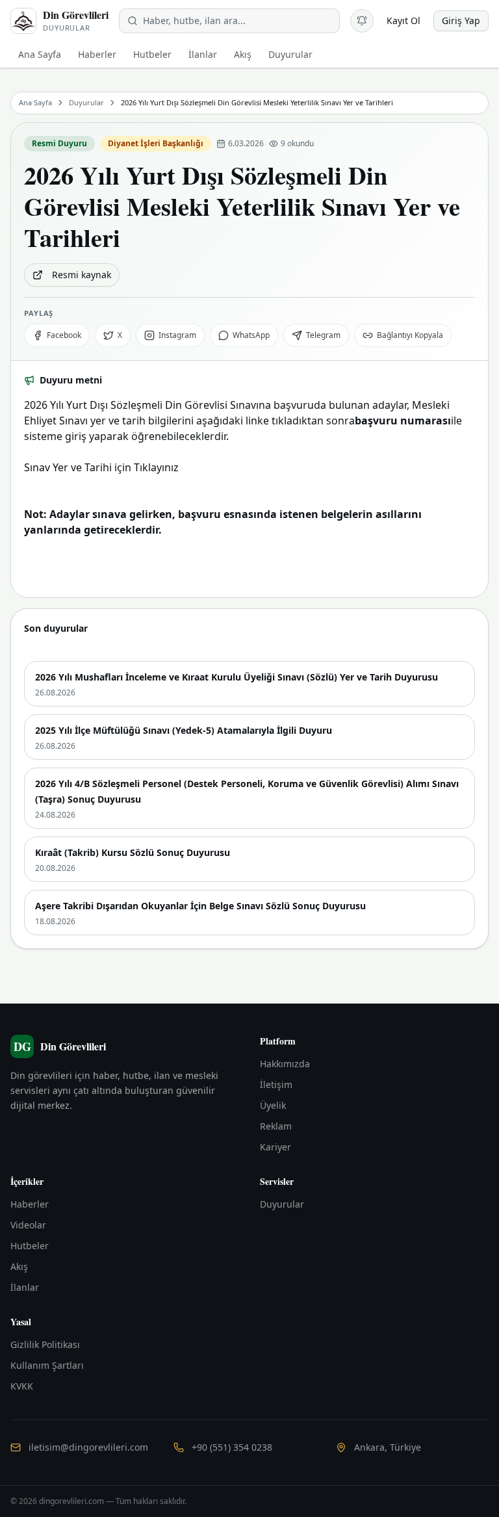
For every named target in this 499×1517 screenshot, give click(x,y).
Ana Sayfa (35, 102)
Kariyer (275, 1147)
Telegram (323, 335)
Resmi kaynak (81, 274)
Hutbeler (29, 1245)
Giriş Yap (461, 20)
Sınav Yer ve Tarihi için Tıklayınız (101, 467)
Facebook (64, 335)
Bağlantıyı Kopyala (410, 335)
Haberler (29, 1204)
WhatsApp (251, 335)
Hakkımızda (285, 1063)
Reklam (276, 1126)
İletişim (276, 1084)
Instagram (177, 335)
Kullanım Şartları (47, 1365)
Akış (19, 1266)
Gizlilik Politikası (45, 1344)
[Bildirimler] (362, 20)
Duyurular (86, 102)
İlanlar (24, 1287)
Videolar (28, 1225)
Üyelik (273, 1105)
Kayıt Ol (403, 20)
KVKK (21, 1386)
